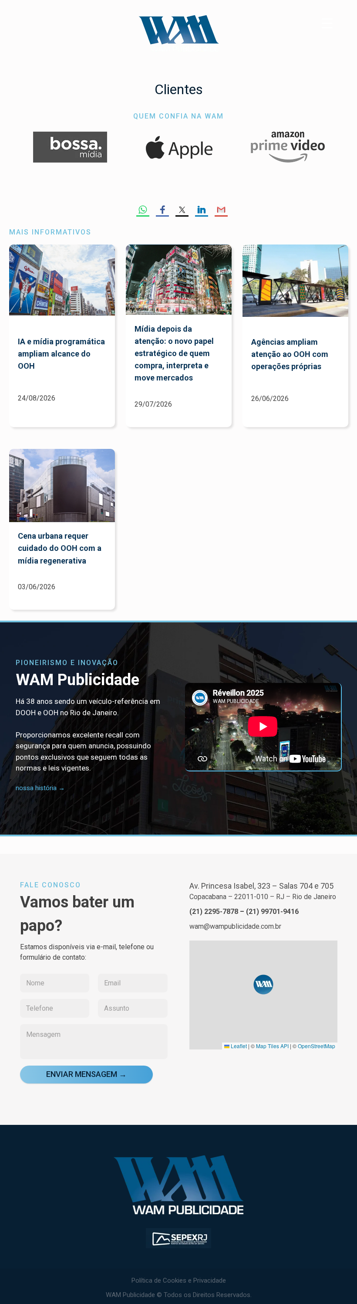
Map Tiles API (272, 1045)
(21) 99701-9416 (272, 911)
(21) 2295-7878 (213, 911)
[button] (263, 984)
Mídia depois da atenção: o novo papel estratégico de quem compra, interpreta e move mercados (174, 353)
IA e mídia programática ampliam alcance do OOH (61, 353)
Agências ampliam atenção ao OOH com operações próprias (289, 354)
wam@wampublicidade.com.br (235, 926)
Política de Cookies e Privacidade (178, 1280)
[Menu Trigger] (327, 23)
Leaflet (238, 1045)
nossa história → (40, 788)
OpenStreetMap (316, 1045)
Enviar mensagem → (86, 1074)
